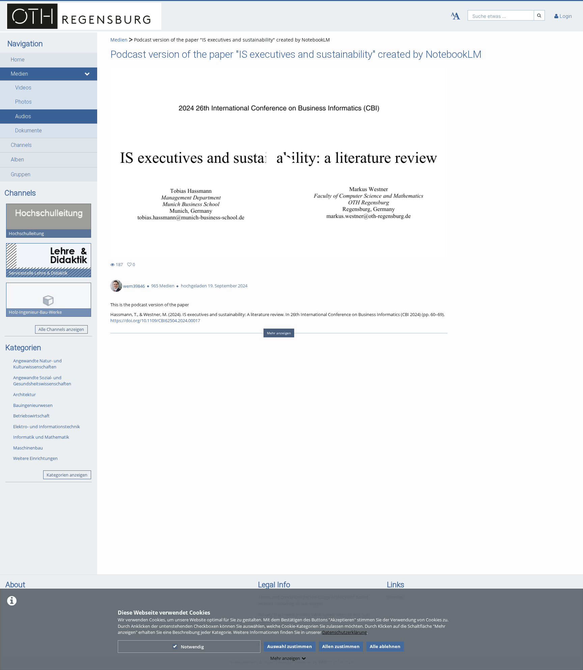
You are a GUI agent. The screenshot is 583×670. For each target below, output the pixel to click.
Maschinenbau (28, 448)
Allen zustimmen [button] (341, 646)
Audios (23, 116)
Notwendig (192, 647)
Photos (23, 102)
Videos (23, 88)
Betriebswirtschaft (31, 416)
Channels (21, 145)
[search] (501, 15)
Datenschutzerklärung (344, 632)
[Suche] (539, 15)
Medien (19, 74)
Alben (17, 160)
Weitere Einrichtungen (35, 458)
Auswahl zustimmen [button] (289, 646)
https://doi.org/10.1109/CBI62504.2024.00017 (155, 320)
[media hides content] (87, 74)
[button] (48, 60)
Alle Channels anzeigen (61, 329)
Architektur (24, 394)
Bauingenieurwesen (33, 405)
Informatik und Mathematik (41, 437)
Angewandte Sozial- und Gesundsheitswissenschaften (42, 381)
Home (18, 60)
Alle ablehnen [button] (385, 646)
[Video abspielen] (279, 162)
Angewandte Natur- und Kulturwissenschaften (37, 364)
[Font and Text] (455, 16)
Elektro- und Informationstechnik (46, 426)
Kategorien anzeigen (67, 475)
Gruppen (20, 175)
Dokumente (28, 131)
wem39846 (134, 286)
